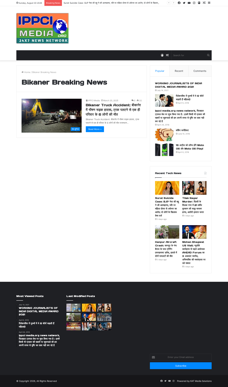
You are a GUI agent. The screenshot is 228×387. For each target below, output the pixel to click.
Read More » (94, 129)
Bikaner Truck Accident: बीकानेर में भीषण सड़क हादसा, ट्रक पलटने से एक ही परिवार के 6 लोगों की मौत (113, 110)
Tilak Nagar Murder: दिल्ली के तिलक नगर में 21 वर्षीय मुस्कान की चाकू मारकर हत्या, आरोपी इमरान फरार (193, 205)
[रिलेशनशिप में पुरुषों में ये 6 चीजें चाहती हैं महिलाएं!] (164, 100)
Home (27, 72)
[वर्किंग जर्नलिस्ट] (164, 135)
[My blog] (42, 28)
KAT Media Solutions (201, 381)
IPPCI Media (94, 100)
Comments (199, 70)
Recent (179, 70)
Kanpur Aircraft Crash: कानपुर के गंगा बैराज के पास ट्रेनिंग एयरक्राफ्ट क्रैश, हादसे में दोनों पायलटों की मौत (166, 249)
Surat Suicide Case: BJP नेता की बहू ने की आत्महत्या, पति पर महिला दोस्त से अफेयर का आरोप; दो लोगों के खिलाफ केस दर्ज (115, 3)
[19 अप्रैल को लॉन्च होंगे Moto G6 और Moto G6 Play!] (164, 149)
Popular (159, 70)
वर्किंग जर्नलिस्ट (182, 130)
